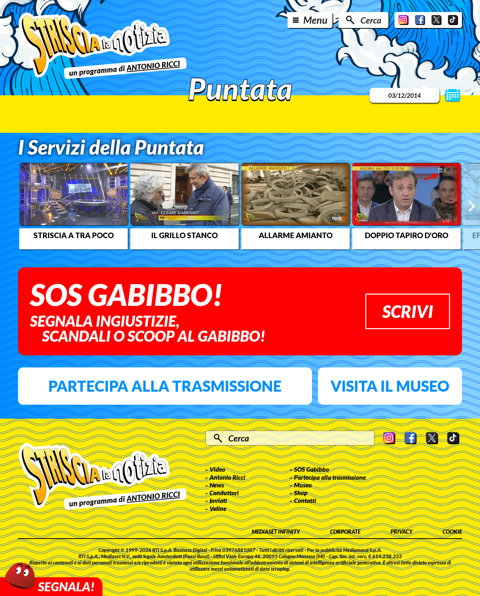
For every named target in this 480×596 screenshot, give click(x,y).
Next (471, 206)
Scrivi (407, 311)
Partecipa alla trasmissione (165, 386)
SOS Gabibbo (311, 469)
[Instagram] (403, 20)
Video (217, 469)
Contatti (305, 500)
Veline (218, 508)
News (217, 485)
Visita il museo (389, 386)
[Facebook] (420, 20)
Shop (301, 492)
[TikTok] (453, 20)
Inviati (218, 500)
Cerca (370, 20)
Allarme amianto (295, 235)
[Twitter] (437, 20)
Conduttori (224, 492)
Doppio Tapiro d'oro (406, 235)
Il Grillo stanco (184, 235)
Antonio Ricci (227, 477)
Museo (303, 485)
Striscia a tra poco (74, 235)
